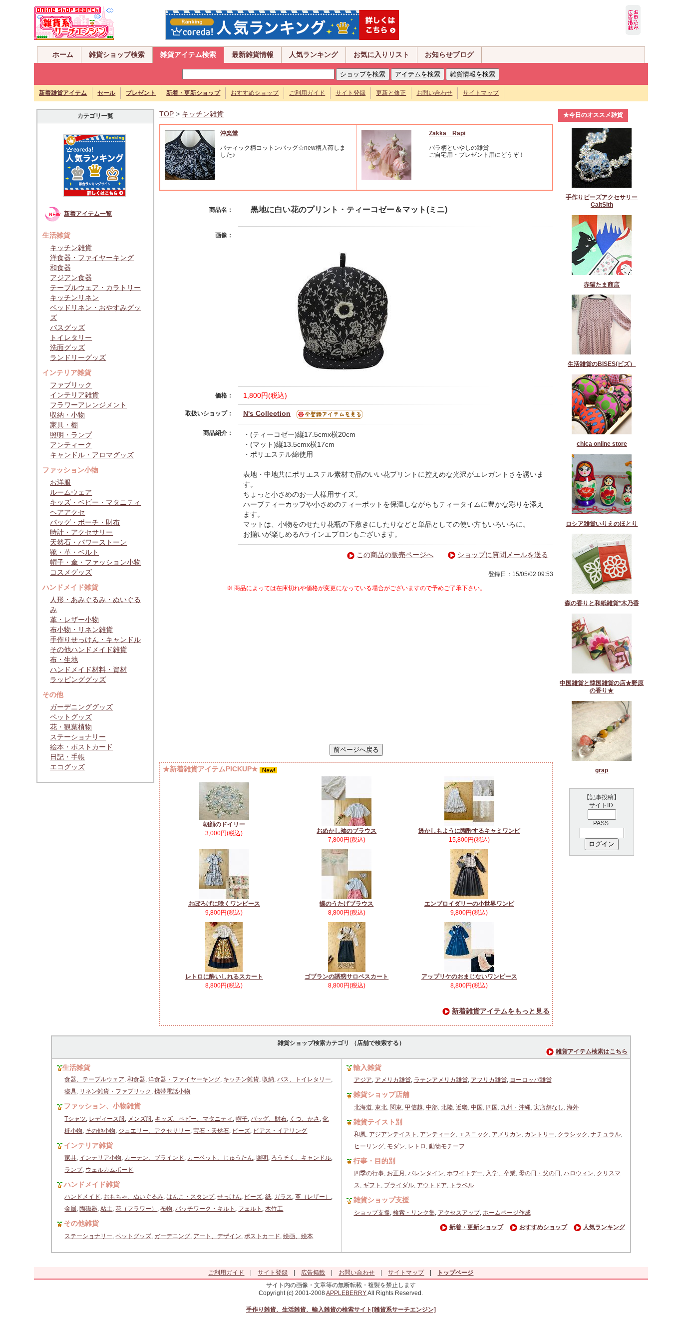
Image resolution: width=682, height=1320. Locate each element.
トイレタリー (71, 337)
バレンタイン (426, 1173)
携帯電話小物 (172, 1091)
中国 (477, 1107)
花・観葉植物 (71, 727)
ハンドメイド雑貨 (92, 1184)
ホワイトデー (465, 1173)
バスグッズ (67, 327)
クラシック (573, 1134)
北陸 (447, 1107)
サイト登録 (350, 92)
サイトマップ (481, 92)
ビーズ (241, 1130)
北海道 (363, 1107)
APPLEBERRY (346, 1293)
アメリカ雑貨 (393, 1079)
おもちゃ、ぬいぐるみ (133, 1196)
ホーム (62, 54)
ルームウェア (71, 492)
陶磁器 (88, 1208)
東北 (381, 1107)
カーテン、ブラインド (154, 1157)
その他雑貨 (81, 1223)
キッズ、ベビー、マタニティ (194, 1118)
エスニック (474, 1134)
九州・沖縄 (516, 1107)
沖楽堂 (229, 133)
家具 (70, 1157)
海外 (573, 1107)
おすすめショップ (255, 92)
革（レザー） (313, 1196)
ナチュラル (606, 1134)
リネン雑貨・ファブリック (115, 1091)
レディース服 (107, 1118)
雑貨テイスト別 (377, 1122)
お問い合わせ (434, 92)
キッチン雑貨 (71, 248)
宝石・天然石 (211, 1130)
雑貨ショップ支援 (381, 1200)
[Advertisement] (356, 668)
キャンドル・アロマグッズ (92, 455)
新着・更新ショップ (476, 1227)
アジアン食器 (71, 278)
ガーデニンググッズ (81, 707)
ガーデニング (172, 1236)
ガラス (283, 1196)
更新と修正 (391, 92)
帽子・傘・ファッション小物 (95, 562)
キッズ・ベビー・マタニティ (95, 502)
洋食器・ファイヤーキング (92, 258)
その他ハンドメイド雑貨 (88, 650)
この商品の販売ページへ (394, 555)
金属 (70, 1208)
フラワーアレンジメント (88, 405)
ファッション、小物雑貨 (102, 1106)
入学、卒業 (501, 1173)
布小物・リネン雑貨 (81, 630)
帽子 (242, 1118)
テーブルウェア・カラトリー (95, 288)
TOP (166, 114)
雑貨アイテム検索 (188, 54)
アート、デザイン (217, 1236)
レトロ (417, 1146)
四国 (492, 1107)
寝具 (70, 1091)
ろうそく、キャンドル (301, 1157)
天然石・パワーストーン (88, 542)
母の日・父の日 (540, 1173)
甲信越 (414, 1107)
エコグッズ (67, 767)
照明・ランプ (71, 435)
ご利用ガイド (307, 92)
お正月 (396, 1173)
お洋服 (60, 482)
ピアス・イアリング (280, 1130)
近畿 (462, 1107)
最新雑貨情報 (253, 54)
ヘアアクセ (67, 512)
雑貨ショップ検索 (117, 54)
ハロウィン (579, 1173)
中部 (432, 1107)
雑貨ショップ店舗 (381, 1094)
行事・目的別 (374, 1161)
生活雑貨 (76, 1067)
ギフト (372, 1185)
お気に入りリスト (381, 54)
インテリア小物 (100, 1157)
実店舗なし (549, 1107)
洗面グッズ (67, 347)
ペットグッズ (71, 717)
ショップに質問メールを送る (502, 555)
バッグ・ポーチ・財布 (85, 522)
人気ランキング (313, 54)
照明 (262, 1157)
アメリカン (507, 1134)
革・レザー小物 (74, 620)
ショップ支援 (372, 1212)
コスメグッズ (71, 572)
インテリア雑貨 (74, 395)
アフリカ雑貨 (489, 1079)
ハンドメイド (82, 1196)
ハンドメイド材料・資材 (88, 669)
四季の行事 (369, 1173)
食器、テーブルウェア (94, 1079)
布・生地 (64, 659)
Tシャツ (75, 1118)
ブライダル (399, 1185)
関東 (396, 1107)
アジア (363, 1079)
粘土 (106, 1208)
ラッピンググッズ (78, 679)
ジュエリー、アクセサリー (154, 1130)
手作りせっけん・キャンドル (95, 640)
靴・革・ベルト (74, 552)
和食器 (60, 268)
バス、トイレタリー (304, 1079)
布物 (166, 1208)
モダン (396, 1146)
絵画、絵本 (298, 1236)
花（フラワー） (136, 1208)
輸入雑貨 (367, 1067)
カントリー (540, 1134)
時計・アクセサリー (81, 532)
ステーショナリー (78, 737)
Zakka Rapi (447, 133)
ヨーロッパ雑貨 (531, 1079)
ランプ (73, 1169)
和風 (360, 1134)
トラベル (462, 1185)
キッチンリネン (74, 298)
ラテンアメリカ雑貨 (441, 1079)
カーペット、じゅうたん (220, 1157)
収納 (268, 1079)
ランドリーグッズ (78, 357)
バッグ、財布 (269, 1118)
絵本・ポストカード (81, 747)
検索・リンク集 (414, 1212)
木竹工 (274, 1208)
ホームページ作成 (507, 1212)
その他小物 (100, 1130)
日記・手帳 (67, 757)
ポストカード (262, 1236)
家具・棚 (64, 425)
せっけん (229, 1196)
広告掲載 (313, 1272)
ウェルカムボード (109, 1169)
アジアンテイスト (393, 1134)
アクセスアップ (459, 1212)
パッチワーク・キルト (205, 1208)
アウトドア (432, 1185)
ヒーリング (369, 1146)
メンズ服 (140, 1118)
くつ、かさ (305, 1118)
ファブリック (71, 385)
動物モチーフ (447, 1146)
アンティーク (71, 445)
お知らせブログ (449, 54)
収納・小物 (67, 415)
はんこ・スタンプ (190, 1196)
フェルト (250, 1208)
